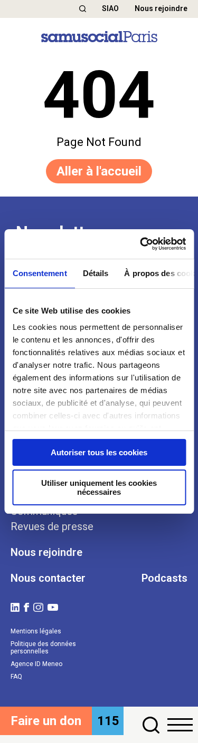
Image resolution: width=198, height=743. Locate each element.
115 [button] (108, 720)
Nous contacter (48, 578)
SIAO (110, 8)
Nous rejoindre (161, 8)
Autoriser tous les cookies (99, 452)
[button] (82, 8)
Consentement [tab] (39, 273)
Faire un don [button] (46, 720)
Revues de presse (52, 526)
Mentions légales (36, 631)
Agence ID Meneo (36, 664)
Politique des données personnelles (43, 647)
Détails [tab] (95, 273)
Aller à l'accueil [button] (99, 171)
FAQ (16, 676)
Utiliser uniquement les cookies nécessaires (99, 487)
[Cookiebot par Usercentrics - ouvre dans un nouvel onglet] (141, 244)
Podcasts (164, 578)
